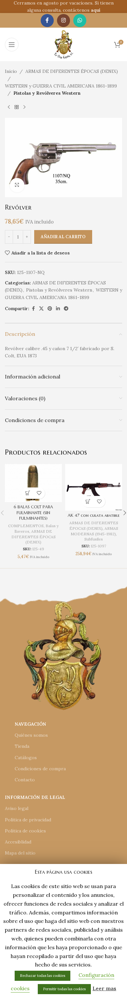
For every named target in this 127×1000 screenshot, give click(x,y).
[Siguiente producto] (24, 107)
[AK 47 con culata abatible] (93, 487)
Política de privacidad (28, 820)
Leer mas (104, 988)
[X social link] (41, 308)
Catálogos (26, 757)
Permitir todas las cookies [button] (64, 989)
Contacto (25, 780)
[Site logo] (64, 44)
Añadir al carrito (63, 237)
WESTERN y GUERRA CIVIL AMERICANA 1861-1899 (61, 86)
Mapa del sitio (20, 853)
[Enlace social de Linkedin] (58, 308)
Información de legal (35, 797)
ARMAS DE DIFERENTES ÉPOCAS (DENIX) (71, 71)
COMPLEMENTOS (26, 525)
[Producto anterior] (9, 107)
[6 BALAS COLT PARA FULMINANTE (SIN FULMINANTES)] (33, 483)
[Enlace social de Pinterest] (50, 308)
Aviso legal (16, 808)
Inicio (11, 71)
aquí (95, 10)
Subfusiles (93, 539)
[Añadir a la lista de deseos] (39, 493)
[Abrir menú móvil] (12, 44)
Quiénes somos (31, 735)
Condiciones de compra (40, 769)
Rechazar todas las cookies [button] (42, 975)
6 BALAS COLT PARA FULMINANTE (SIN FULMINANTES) (33, 512)
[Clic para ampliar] (17, 185)
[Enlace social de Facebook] (47, 20)
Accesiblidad (18, 842)
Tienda (22, 746)
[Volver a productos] (17, 107)
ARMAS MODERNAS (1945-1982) (94, 531)
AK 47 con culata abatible (94, 515)
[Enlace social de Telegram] (66, 308)
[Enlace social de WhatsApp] (79, 20)
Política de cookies (25, 831)
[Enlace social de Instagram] (63, 20)
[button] (28, 493)
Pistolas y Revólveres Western (46, 93)
